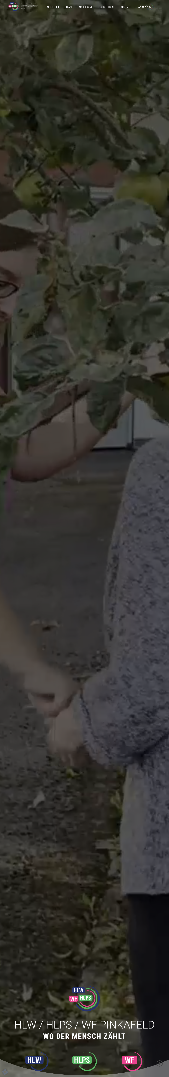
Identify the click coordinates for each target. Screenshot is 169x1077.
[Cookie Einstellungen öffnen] (5, 1074)
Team (69, 7)
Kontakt (126, 7)
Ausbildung (86, 7)
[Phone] (139, 7)
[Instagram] (150, 7)
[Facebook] (146, 7)
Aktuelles (53, 7)
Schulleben (107, 7)
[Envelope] (143, 7)
